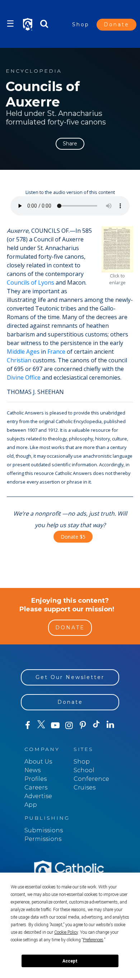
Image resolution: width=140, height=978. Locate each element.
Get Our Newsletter (70, 677)
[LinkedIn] (110, 725)
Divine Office (24, 377)
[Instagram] (69, 725)
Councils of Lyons (30, 282)
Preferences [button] (93, 939)
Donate (116, 24)
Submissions (43, 830)
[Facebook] (27, 725)
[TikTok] (96, 725)
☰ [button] (10, 23)
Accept (70, 961)
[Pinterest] (82, 725)
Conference (91, 778)
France (56, 352)
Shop (80, 24)
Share (70, 143)
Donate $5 (73, 536)
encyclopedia (34, 71)
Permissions (42, 839)
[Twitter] (41, 725)
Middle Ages (23, 352)
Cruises (84, 787)
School (84, 770)
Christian (19, 360)
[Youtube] (55, 725)
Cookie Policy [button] (66, 932)
